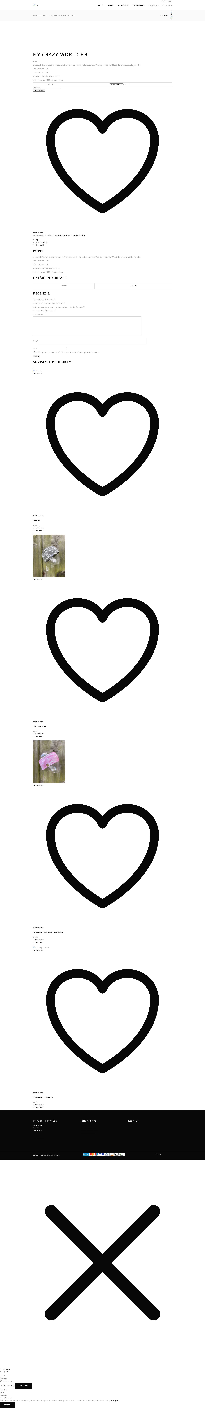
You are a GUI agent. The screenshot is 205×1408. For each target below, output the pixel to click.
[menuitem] (172, 13)
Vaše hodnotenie (39, 311)
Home (35, 15)
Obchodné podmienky (88, 1128)
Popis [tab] (37, 239)
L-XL (131, 285)
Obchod (43, 15)
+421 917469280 (38, 1138)
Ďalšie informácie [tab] (42, 242)
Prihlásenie (164, 15)
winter (83, 235)
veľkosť (50, 84)
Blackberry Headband (43, 1097)
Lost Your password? (7, 1385)
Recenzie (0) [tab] (40, 245)
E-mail (35, 348)
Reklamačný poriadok (87, 1133)
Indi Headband (39, 726)
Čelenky (50, 15)
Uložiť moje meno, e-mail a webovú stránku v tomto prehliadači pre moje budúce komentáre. (67, 352)
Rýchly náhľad (38, 530)
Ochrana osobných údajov (89, 1130)
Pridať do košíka (39, 90)
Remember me (8, 1381)
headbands (77, 235)
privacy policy (114, 1400)
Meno (35, 341)
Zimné (56, 15)
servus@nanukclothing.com (42, 1136)
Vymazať (126, 84)
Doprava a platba (86, 1125)
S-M (135, 285)
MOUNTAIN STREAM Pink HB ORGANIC (48, 932)
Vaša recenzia (38, 314)
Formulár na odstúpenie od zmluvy (92, 1136)
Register (5, 1371)
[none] (172, 15)
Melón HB (37, 520)
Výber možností (38, 527)
